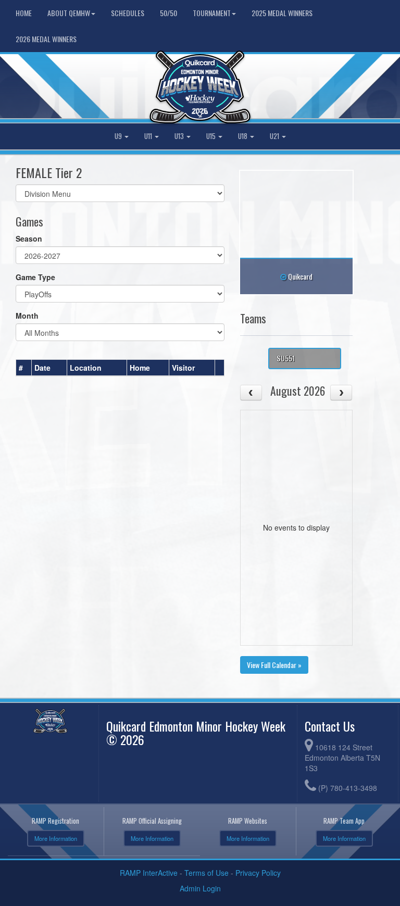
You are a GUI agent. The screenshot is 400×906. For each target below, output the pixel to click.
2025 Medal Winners (282, 12)
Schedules (127, 12)
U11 (149, 136)
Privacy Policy (258, 872)
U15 (211, 136)
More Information (55, 838)
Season (29, 238)
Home (24, 12)
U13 (179, 136)
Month (27, 315)
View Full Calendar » (274, 664)
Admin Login (200, 888)
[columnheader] (24, 367)
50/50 (168, 12)
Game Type (35, 277)
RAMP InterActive (149, 872)
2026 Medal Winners (46, 38)
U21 (275, 136)
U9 (119, 136)
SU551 (286, 358)
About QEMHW (68, 12)
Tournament (212, 12)
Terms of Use (206, 872)
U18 (243, 136)
